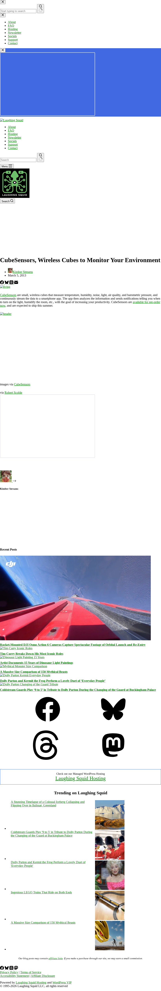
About (12, 127)
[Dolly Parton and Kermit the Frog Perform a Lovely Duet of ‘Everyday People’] (25, 675)
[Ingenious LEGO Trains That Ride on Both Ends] (109, 919)
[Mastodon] (113, 758)
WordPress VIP (62, 982)
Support (13, 144)
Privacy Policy (9, 972)
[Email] (16, 283)
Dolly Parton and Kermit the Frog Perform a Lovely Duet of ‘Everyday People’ (52, 680)
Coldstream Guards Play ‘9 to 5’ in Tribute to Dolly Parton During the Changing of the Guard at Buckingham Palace (78, 689)
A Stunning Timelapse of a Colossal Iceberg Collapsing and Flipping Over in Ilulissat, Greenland (48, 803)
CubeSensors (8, 295)
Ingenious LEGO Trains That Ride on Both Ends (41, 892)
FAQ (11, 130)
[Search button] (40, 157)
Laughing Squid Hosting (80, 778)
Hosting (13, 134)
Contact (12, 148)
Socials (12, 141)
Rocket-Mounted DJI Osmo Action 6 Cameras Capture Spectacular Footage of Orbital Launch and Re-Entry (72, 644)
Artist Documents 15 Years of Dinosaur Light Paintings (36, 662)
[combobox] (18, 160)
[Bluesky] (7, 283)
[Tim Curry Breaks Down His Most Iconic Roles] (16, 648)
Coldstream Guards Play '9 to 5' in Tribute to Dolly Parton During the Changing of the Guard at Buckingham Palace (51, 833)
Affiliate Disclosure (43, 975)
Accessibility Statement (14, 975)
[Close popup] (2, 50)
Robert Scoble (13, 392)
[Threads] (11, 283)
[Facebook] (2, 283)
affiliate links (55, 958)
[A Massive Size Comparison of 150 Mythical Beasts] (23, 666)
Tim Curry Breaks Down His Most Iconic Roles (31, 653)
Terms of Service (30, 972)
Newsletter (14, 137)
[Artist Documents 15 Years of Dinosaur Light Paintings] (22, 657)
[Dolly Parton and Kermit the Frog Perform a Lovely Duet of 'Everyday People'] (109, 888)
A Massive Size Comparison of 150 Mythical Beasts (34, 671)
